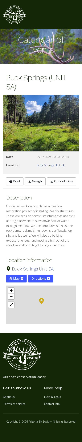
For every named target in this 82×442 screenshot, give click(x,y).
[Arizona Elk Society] (14, 14)
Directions (39, 278)
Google (36, 181)
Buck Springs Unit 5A (33, 269)
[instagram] (16, 431)
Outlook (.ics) (63, 181)
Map (16, 278)
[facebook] (7, 431)
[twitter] (26, 431)
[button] (41, 301)
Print (16, 181)
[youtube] (35, 431)
